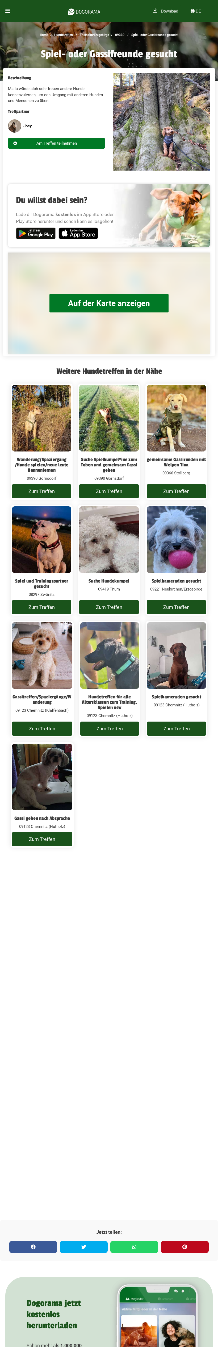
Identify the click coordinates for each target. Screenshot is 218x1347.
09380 (119, 35)
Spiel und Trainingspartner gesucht (41, 583)
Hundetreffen (63, 35)
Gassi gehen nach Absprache (42, 818)
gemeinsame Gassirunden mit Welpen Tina (176, 462)
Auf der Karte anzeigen (109, 303)
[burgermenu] (7, 11)
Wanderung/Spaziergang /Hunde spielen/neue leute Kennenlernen (42, 465)
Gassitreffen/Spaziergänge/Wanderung (42, 699)
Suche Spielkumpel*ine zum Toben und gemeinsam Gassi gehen (109, 465)
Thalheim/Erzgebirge (94, 35)
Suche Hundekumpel (109, 581)
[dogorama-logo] (84, 11)
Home (44, 35)
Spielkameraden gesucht (176, 581)
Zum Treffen (41, 491)
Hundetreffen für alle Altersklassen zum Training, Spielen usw (109, 702)
